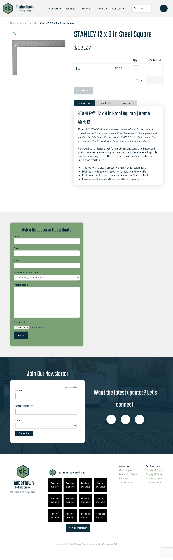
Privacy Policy (81, 544)
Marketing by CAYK (108, 544)
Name (17, 236)
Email (16, 248)
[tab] (84, 103)
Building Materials (28, 23)
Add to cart (83, 90)
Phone (17, 260)
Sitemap (93, 544)
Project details (21, 284)
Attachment (19, 321)
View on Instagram (77, 527)
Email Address (24, 406)
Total (139, 80)
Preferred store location (26, 272)
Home (13, 23)
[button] (14, 33)
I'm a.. (18, 420)
